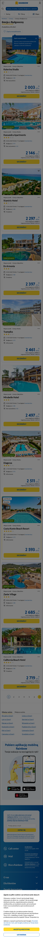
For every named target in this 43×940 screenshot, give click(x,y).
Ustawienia (25, 935)
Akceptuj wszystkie (22, 929)
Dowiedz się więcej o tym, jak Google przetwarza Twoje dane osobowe (21, 923)
